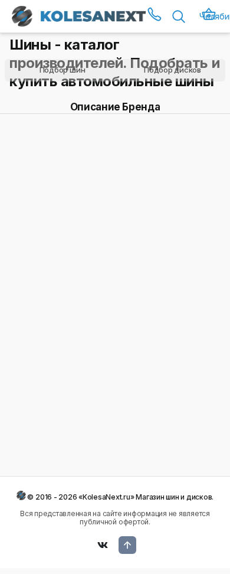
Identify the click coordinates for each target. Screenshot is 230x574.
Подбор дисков (172, 69)
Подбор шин (63, 69)
